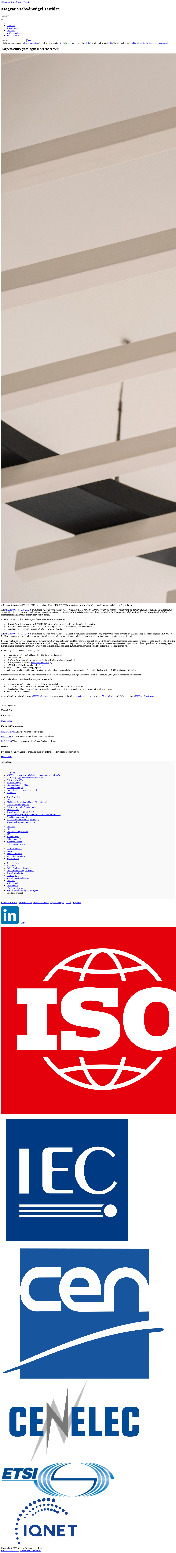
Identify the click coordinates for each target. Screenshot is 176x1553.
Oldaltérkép (6, 762)
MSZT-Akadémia (14, 848)
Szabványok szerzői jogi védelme (21, 822)
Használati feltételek (10, 1550)
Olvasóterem (12, 885)
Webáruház (11, 865)
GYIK (68, 902)
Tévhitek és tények (15, 787)
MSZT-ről (11, 773)
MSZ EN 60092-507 (40, 662)
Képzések (11, 851)
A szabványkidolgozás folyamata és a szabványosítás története (34, 814)
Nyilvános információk (17, 844)
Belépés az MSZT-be (16, 780)
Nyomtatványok (57, 902)
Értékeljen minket (14, 841)
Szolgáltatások (13, 863)
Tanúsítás (11, 826)
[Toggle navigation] (2, 19)
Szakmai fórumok (14, 853)
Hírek (9, 799)
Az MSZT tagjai (14, 782)
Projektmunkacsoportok (17, 817)
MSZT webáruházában (144, 696)
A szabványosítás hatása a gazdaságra (23, 819)
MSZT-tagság (13, 875)
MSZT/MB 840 (8, 732)
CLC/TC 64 (6, 741)
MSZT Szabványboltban (42, 696)
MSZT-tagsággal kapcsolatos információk (25, 777)
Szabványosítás (13, 797)
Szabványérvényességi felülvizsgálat (22, 890)
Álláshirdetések (25, 902)
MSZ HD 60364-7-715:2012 (16, 610)
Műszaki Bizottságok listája (18, 804)
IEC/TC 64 (6, 736)
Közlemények (13, 809)
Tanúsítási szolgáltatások (17, 831)
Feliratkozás (6, 756)
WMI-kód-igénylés (15, 888)
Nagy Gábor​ (6, 721)
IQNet (9, 834)
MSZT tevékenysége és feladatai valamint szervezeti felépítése (34, 775)
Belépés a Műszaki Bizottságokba (21, 807)
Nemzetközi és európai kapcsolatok (22, 790)
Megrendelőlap (108, 696)
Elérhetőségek (13, 836)
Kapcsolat (77, 902)
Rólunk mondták (14, 839)
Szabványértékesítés (15, 873)
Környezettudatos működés (18, 785)
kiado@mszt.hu (81, 696)
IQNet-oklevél (13, 858)
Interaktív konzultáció (16, 856)
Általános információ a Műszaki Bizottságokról (27, 802)
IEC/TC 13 (11, 792)
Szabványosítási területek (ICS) (20, 812)
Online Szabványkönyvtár (18, 868)
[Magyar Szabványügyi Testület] (15, 2)
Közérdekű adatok (9, 902)
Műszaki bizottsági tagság (18, 878)
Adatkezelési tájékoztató (30, 1550)
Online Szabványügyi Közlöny (20, 870)
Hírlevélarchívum (41, 902)
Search (30, 40)
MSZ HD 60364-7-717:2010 (16, 634)
